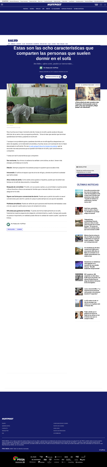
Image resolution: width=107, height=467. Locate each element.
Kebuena (81, 459)
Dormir (19, 229)
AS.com (71, 457)
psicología (11, 229)
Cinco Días (57, 459)
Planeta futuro (76, 459)
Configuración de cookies (61, 423)
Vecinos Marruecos (14, 1)
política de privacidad (59, 430)
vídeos (48, 8)
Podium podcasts (49, 462)
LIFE (43, 8)
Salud (13, 41)
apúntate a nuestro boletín (88, 175)
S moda (64, 462)
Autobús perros (79, 1)
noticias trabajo (67, 8)
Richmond (33, 462)
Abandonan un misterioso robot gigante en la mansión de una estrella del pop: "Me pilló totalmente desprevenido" (92, 265)
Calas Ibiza (64, 1)
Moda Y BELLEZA (61, 43)
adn (77, 457)
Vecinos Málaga (89, 1)
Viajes (23, 43)
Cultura (53, 43)
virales (38, 8)
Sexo (66, 43)
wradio (51, 459)
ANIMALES (13, 43)
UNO (46, 459)
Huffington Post (36, 459)
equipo (4, 423)
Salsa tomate (57, 1)
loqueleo (71, 462)
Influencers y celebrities (32, 43)
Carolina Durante (48, 1)
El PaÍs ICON (57, 462)
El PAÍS (34, 457)
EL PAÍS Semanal (69, 459)
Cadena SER (66, 457)
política (25, 8)
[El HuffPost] (54, 5)
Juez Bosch (71, 1)
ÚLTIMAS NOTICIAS (79, 8)
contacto (5, 428)
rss (3, 433)
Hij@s (49, 43)
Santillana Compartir (59, 457)
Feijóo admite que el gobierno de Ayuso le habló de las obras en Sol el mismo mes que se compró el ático (91, 315)
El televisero (56, 8)
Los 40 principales (42, 457)
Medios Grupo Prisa (19, 462)
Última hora (96, 5)
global (32, 8)
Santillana (50, 457)
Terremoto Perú (33, 1)
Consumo (18, 43)
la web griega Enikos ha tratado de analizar (43, 146)
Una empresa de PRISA (20, 458)
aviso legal (57, 428)
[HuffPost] (7, 418)
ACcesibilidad (57, 433)
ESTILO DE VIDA (43, 43)
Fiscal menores (24, 1)
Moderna (41, 462)
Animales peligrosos (99, 1)
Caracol (83, 457)
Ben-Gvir (40, 1)
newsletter (5, 430)
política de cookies (59, 425)
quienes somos (6, 425)
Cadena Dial (63, 459)
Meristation (79, 462)
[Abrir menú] (2, 5)
